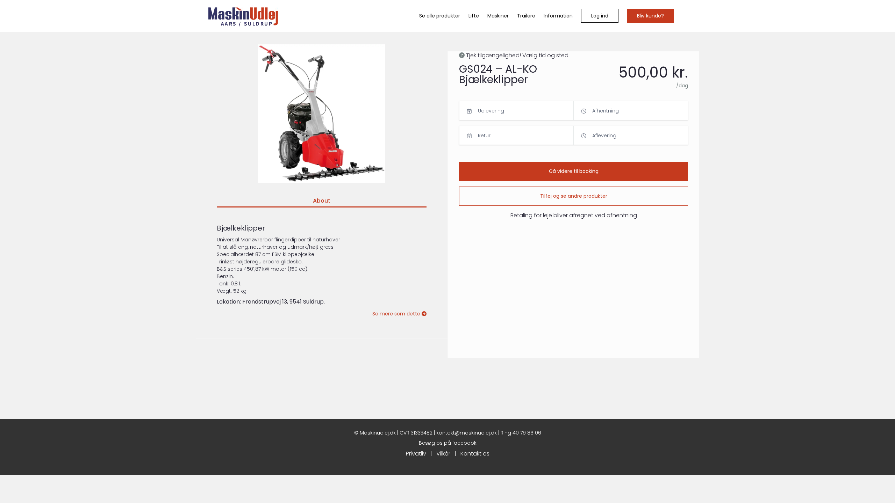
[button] (599, 16)
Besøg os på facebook (448, 442)
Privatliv (416, 454)
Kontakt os (474, 454)
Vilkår (443, 454)
